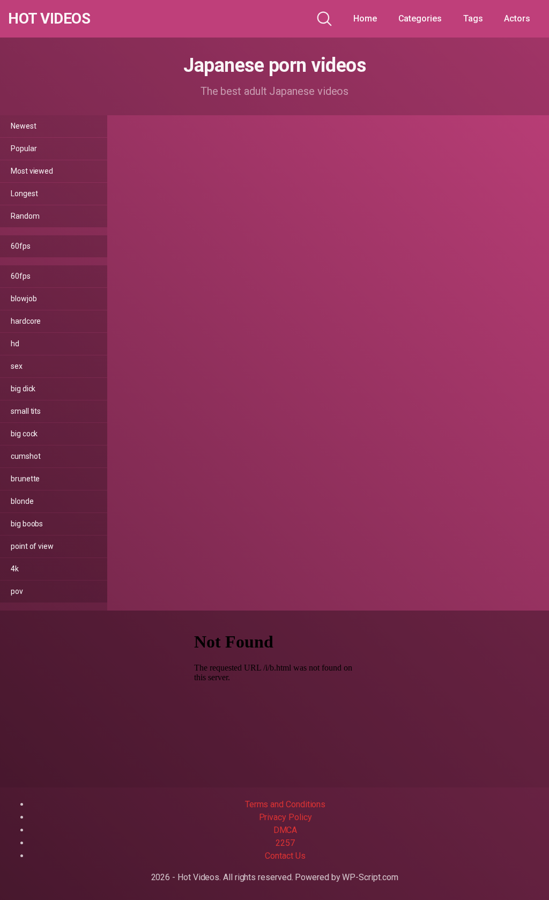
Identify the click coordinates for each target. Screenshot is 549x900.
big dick (23, 388)
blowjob (23, 298)
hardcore (26, 321)
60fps (21, 246)
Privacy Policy (285, 817)
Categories (420, 18)
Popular (23, 148)
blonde (22, 501)
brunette (25, 478)
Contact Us (285, 856)
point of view (32, 546)
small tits (26, 411)
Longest (24, 193)
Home (365, 18)
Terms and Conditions (285, 804)
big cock (24, 433)
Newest (23, 126)
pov (17, 591)
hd (15, 343)
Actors (517, 18)
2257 (285, 843)
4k (15, 568)
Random (25, 216)
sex (17, 366)
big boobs (27, 523)
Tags (473, 18)
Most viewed (32, 171)
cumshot (25, 456)
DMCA (285, 830)
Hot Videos (49, 18)
